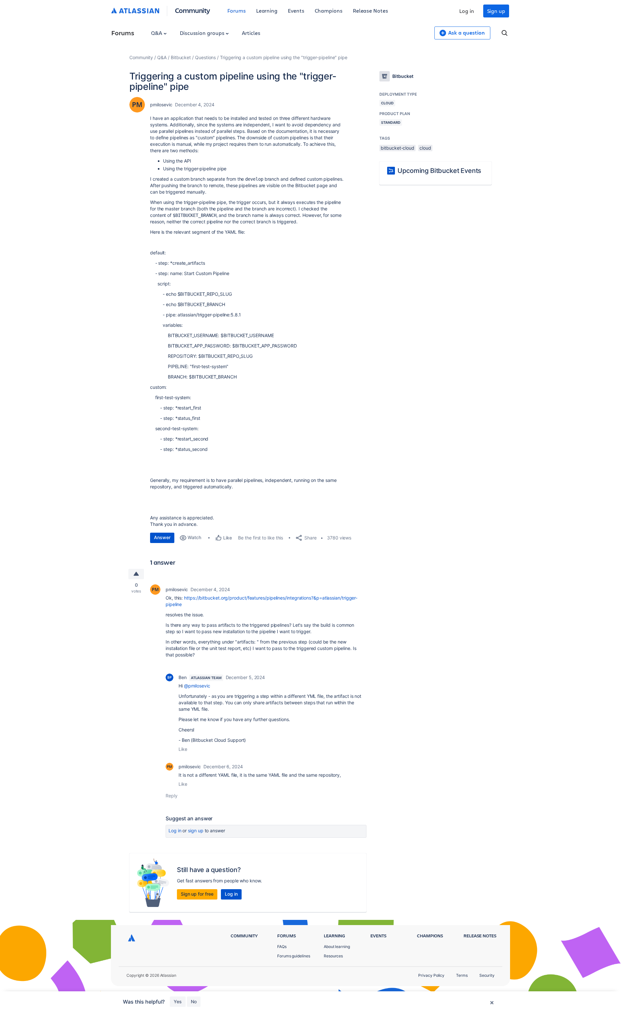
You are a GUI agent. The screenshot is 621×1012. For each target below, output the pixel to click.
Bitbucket (181, 57)
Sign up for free (197, 894)
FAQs (282, 946)
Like (183, 749)
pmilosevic (161, 104)
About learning (337, 946)
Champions (329, 10)
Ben (183, 677)
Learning (267, 10)
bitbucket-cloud (397, 148)
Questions (205, 57)
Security (487, 975)
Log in (466, 10)
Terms (462, 975)
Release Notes (370, 10)
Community (192, 10)
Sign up (496, 10)
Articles (251, 32)
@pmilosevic (197, 685)
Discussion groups (203, 32)
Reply (172, 795)
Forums (236, 10)
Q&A (157, 32)
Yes (178, 1001)
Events (296, 10)
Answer (162, 537)
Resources (333, 955)
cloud (425, 148)
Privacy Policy (431, 975)
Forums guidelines (293, 955)
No (194, 1001)
